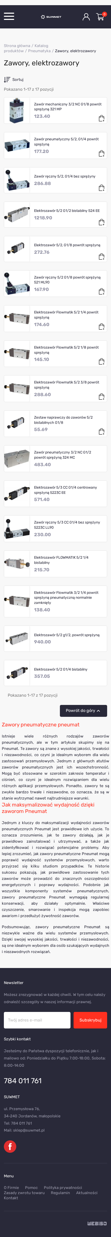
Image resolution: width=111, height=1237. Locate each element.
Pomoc (31, 1187)
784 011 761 (23, 1081)
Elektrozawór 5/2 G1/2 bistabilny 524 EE (67, 211)
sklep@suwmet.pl (29, 1130)
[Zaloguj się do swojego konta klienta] (86, 16)
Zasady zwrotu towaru (24, 1192)
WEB (97, 1224)
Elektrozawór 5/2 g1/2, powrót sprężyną (67, 635)
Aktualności (87, 1192)
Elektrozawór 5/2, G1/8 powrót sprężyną (67, 245)
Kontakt (11, 1198)
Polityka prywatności (63, 1187)
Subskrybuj (90, 1020)
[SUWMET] (55, 16)
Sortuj (17, 79)
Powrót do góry (83, 711)
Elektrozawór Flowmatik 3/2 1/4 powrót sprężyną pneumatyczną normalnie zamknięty (66, 597)
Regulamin (60, 1192)
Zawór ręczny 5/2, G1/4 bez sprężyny (65, 176)
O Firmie (11, 1187)
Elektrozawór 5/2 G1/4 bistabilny (61, 669)
